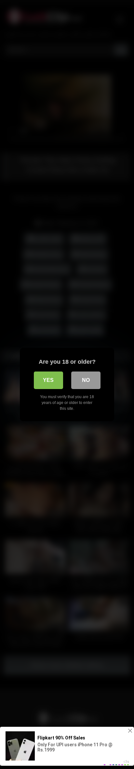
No (86, 380)
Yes (48, 380)
